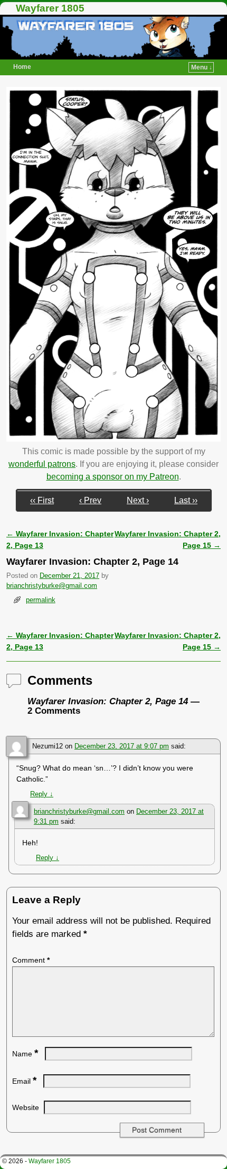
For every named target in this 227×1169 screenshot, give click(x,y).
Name (25, 1054)
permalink (40, 600)
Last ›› (185, 500)
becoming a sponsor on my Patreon (112, 476)
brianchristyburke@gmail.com (51, 586)
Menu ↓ (201, 67)
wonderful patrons (41, 463)
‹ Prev (90, 500)
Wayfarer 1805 (50, 8)
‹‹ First (42, 500)
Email (24, 1081)
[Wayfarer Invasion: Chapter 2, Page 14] (113, 438)
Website (25, 1107)
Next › (138, 500)
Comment (31, 960)
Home (22, 67)
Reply (41, 794)
